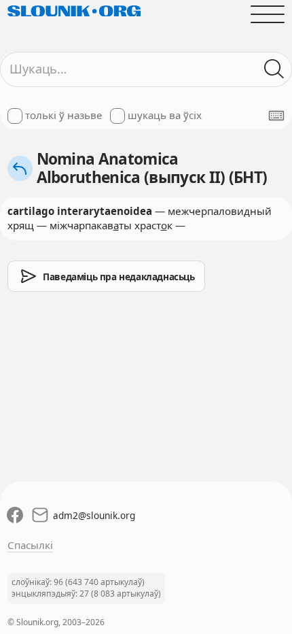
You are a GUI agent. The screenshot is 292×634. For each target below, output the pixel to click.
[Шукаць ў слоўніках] (274, 69)
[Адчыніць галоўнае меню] (268, 14)
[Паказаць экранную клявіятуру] (276, 115)
